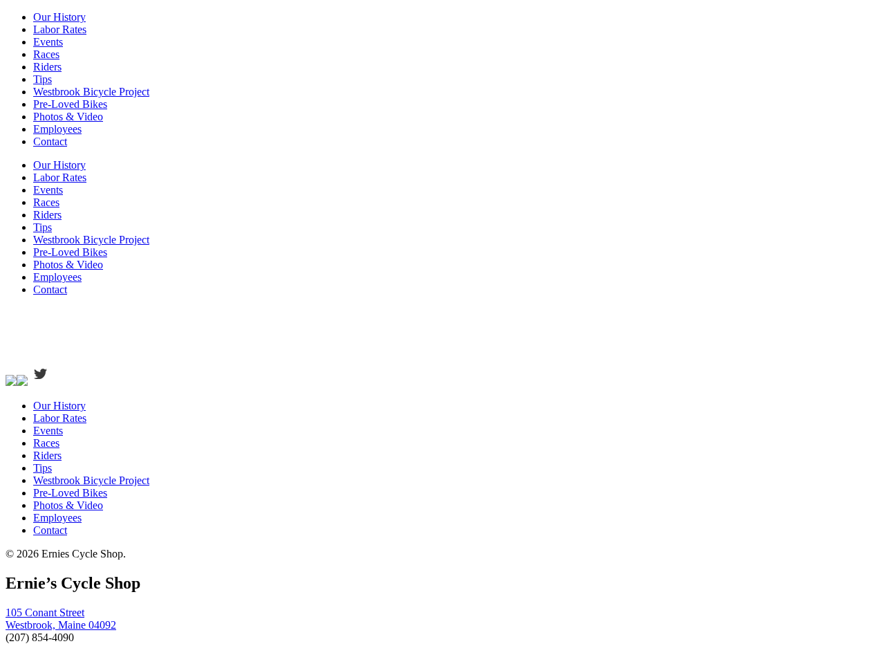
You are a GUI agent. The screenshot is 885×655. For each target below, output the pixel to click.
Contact (50, 141)
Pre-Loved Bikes (70, 104)
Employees (57, 129)
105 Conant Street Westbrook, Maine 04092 (61, 619)
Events (48, 42)
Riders (47, 67)
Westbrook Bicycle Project (91, 92)
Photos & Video (68, 116)
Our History (59, 17)
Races (46, 54)
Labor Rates (59, 29)
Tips (42, 79)
